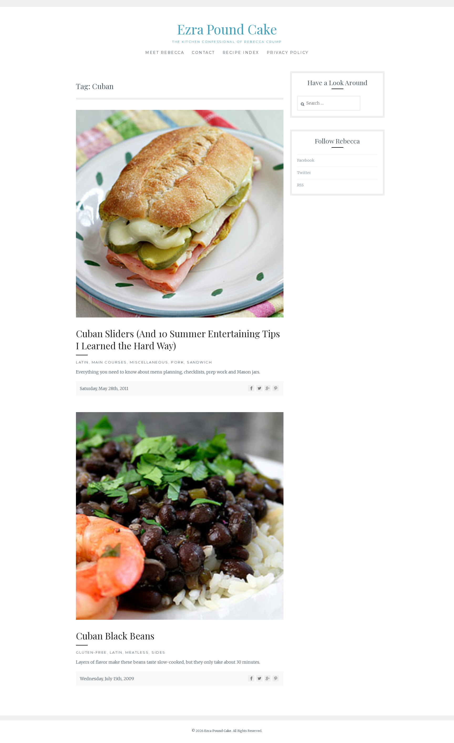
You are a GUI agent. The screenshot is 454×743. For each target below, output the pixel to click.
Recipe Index (241, 52)
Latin (82, 362)
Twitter (304, 172)
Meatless (137, 652)
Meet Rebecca (164, 52)
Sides (159, 652)
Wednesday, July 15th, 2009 (107, 678)
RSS (300, 185)
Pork (177, 362)
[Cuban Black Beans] (179, 618)
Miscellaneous (149, 362)
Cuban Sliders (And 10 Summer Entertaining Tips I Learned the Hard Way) (178, 339)
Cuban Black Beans (115, 635)
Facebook (305, 160)
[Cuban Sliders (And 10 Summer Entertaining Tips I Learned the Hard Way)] (179, 316)
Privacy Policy (288, 52)
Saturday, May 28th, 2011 (104, 388)
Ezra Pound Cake (227, 29)
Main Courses (109, 362)
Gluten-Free (91, 652)
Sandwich (199, 362)
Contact (203, 52)
